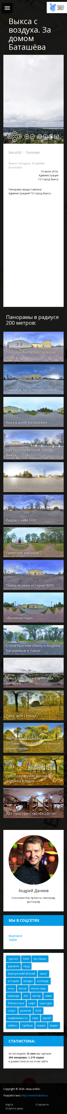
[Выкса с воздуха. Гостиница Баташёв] (33, 672)
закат (43, 973)
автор (37, 996)
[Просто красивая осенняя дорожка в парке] (33, 770)
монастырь (38, 988)
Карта (9, 1104)
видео (54, 1025)
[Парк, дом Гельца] (33, 705)
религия (25, 1010)
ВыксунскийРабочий (21, 973)
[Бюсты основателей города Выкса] (33, 444)
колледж (43, 981)
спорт (12, 1010)
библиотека (16, 1003)
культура (46, 1003)
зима (48, 996)
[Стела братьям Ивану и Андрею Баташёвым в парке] (33, 640)
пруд (26, 966)
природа (13, 996)
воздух (28, 981)
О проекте (42, 1104)
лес (26, 996)
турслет (13, 958)
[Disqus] (33, 252)
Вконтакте (15, 935)
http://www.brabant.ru (35, 1095)
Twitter (13, 939)
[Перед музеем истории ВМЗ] (33, 574)
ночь (11, 988)
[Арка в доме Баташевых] (33, 411)
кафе (31, 1003)
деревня (13, 966)
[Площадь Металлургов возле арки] (33, 346)
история (13, 981)
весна (23, 988)
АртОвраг (40, 958)
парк (35, 1018)
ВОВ (38, 1010)
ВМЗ (26, 958)
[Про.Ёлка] (33, 477)
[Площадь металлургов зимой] (33, 379)
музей (47, 1018)
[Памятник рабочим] (33, 542)
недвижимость (18, 1018)
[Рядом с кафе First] (33, 509)
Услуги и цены (14, 1108)
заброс (12, 1025)
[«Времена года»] (33, 607)
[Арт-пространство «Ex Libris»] (33, 803)
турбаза (27, 1025)
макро (41, 1025)
